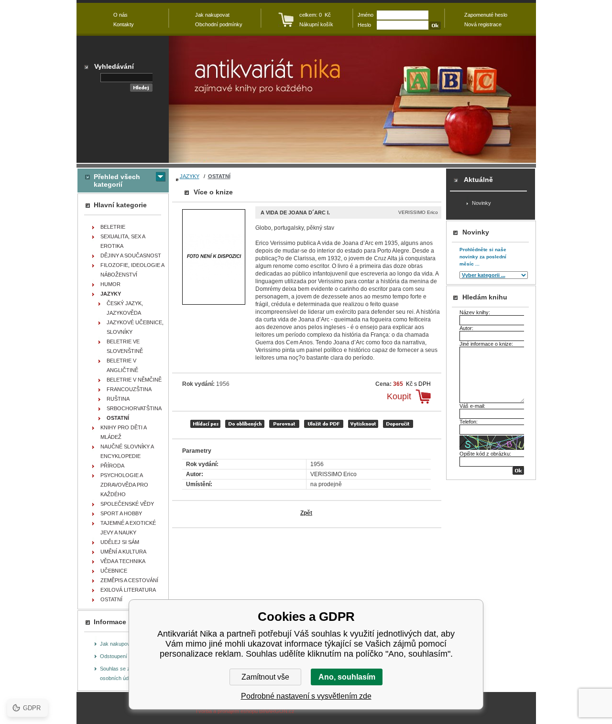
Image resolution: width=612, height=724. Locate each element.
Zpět (306, 513)
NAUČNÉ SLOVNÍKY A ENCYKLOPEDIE (127, 451)
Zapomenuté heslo (485, 15)
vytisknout (363, 424)
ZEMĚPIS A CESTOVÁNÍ (129, 580)
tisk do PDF (323, 424)
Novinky (481, 203)
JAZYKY (189, 176)
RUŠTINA (118, 399)
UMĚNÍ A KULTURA (123, 551)
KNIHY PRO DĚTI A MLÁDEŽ (123, 432)
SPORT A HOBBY (121, 513)
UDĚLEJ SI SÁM (119, 542)
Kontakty (123, 24)
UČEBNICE (113, 571)
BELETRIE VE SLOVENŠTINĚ (125, 346)
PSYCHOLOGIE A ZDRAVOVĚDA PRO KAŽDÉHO (124, 484)
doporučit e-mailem (398, 424)
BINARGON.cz (277, 711)
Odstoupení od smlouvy (127, 656)
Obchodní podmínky (218, 24)
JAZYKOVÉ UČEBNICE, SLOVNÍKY (135, 327)
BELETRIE (112, 227)
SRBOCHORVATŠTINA (134, 408)
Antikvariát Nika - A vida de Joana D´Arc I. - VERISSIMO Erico (352, 99)
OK (518, 471)
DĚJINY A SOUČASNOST (130, 255)
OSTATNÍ (219, 176)
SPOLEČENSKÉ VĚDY (127, 504)
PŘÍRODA (112, 465)
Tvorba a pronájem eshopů (226, 711)
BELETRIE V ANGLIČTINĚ (122, 365)
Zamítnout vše (265, 677)
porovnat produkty (284, 424)
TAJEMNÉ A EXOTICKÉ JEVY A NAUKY (128, 527)
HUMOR (110, 284)
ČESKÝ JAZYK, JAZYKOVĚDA (125, 308)
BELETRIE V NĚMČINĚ (134, 380)
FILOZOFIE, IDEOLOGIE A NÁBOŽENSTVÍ (132, 269)
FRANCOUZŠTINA (129, 389)
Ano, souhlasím (346, 677)
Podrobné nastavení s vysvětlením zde (306, 696)
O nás (120, 15)
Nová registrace (483, 24)
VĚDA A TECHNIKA (122, 561)
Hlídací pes (205, 424)
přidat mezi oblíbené (244, 424)
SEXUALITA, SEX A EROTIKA (122, 241)
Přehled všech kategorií (117, 180)
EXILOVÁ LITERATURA (128, 590)
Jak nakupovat (117, 644)
